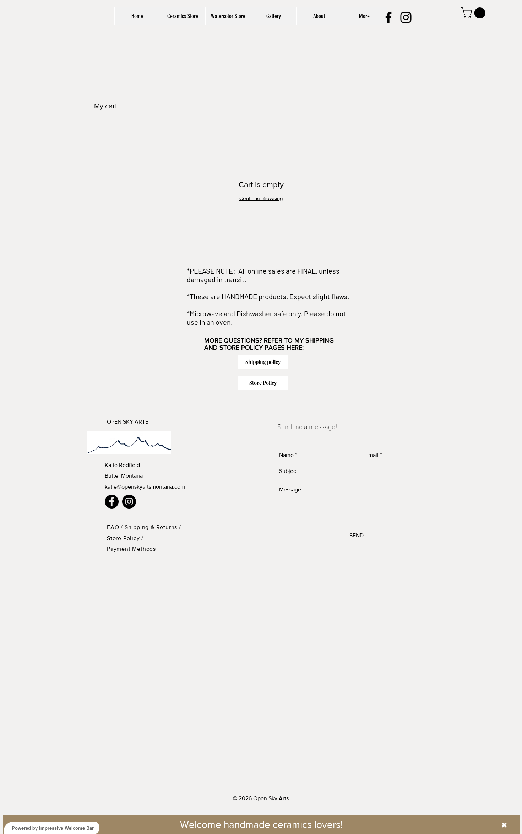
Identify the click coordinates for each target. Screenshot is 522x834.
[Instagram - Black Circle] (129, 502)
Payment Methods (131, 549)
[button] (474, 12)
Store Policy (124, 538)
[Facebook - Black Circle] (112, 502)
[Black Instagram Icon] (405, 17)
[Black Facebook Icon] (388, 17)
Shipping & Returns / (153, 527)
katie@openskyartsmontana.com (145, 487)
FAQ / (116, 527)
